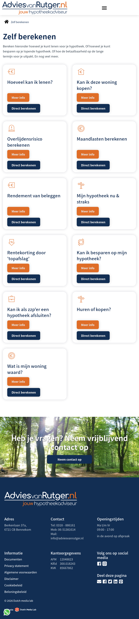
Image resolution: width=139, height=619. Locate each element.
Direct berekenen (24, 108)
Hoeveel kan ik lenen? (30, 82)
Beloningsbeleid (15, 591)
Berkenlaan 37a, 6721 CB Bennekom (17, 527)
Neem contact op (69, 459)
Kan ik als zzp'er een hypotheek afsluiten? (29, 312)
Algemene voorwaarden (20, 572)
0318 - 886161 (65, 525)
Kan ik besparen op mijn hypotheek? (102, 255)
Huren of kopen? (94, 309)
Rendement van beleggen (33, 195)
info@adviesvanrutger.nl (67, 538)
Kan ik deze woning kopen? (97, 85)
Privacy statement (16, 565)
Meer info (18, 97)
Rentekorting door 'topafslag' (26, 255)
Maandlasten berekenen (102, 139)
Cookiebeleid (13, 585)
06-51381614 (66, 529)
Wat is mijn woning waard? (27, 369)
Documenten (13, 559)
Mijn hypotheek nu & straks (98, 198)
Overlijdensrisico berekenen (24, 142)
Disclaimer (11, 578)
